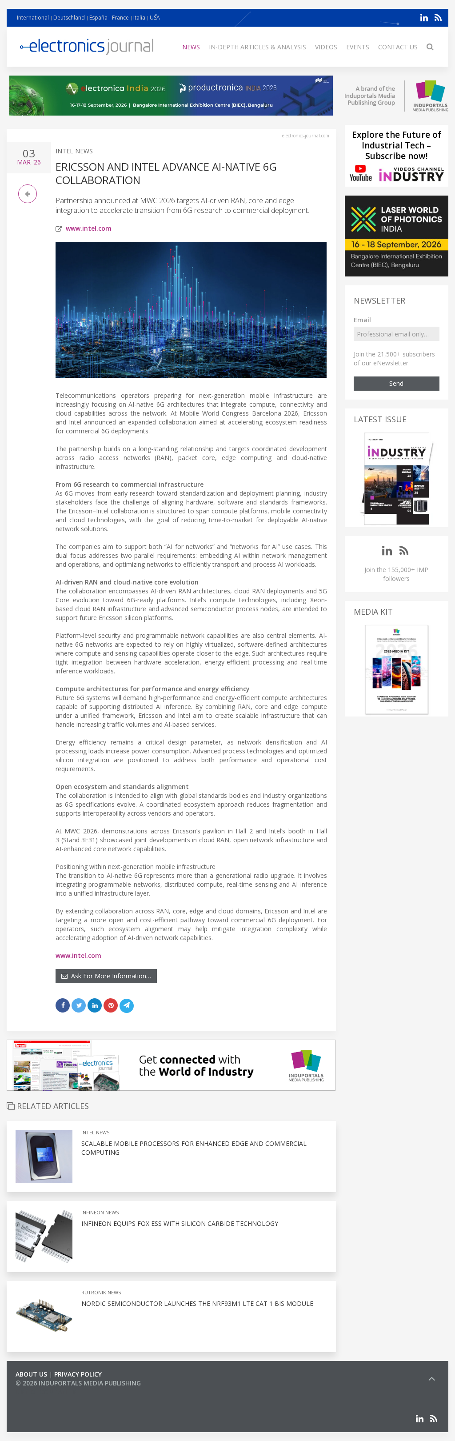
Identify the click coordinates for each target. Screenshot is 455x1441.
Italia (139, 17)
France (120, 17)
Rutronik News (101, 1292)
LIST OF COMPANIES (46, 1392)
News (191, 47)
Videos (326, 47)
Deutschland (69, 17)
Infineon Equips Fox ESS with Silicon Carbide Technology (179, 1223)
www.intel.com (89, 228)
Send (396, 383)
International (33, 17)
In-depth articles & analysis (257, 47)
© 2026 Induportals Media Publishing (78, 1383)
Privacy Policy (78, 1374)
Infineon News (100, 1212)
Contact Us (398, 47)
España (98, 17)
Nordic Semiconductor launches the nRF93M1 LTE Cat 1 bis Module (197, 1303)
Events (357, 47)
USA (155, 17)
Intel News (74, 151)
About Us (31, 1374)
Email (362, 320)
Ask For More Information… (109, 976)
